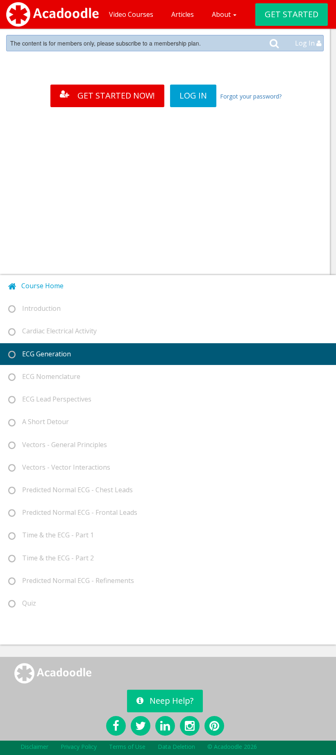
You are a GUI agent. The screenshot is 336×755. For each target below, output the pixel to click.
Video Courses (131, 14)
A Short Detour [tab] (42, 421)
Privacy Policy (79, 746)
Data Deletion (176, 746)
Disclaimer (34, 746)
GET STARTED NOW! (116, 95)
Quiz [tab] (26, 603)
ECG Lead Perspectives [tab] (53, 399)
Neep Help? (171, 700)
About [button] (222, 14)
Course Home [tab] (40, 285)
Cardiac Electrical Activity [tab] (56, 330)
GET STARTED (291, 14)
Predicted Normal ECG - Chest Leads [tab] (74, 489)
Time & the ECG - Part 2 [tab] (55, 557)
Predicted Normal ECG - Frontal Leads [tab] (76, 512)
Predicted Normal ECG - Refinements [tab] (75, 580)
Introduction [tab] (38, 308)
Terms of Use (127, 746)
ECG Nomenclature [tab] (48, 376)
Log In (305, 43)
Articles (182, 14)
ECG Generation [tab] (43, 353)
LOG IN (193, 95)
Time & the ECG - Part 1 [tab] (55, 534)
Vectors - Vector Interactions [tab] (63, 467)
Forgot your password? (251, 96)
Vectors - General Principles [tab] (61, 444)
